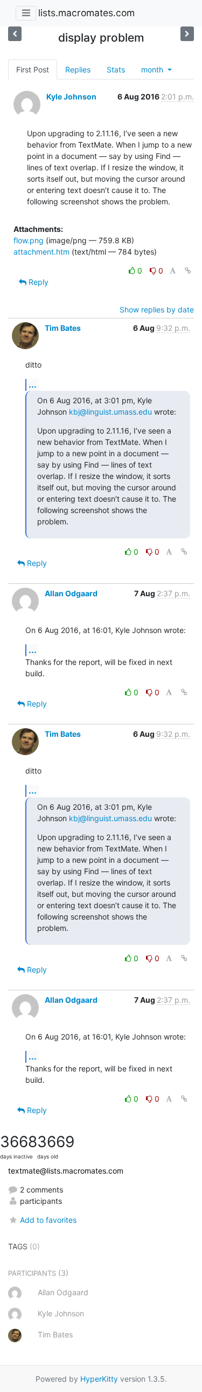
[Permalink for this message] (188, 270)
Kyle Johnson (71, 96)
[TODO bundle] (15, 33)
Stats (116, 69)
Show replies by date (157, 309)
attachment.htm (41, 251)
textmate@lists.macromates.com (65, 1170)
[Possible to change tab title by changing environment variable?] (187, 33)
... (33, 384)
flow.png (28, 240)
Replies (77, 69)
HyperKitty (99, 1378)
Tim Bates (63, 327)
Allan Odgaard (71, 593)
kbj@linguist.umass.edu (110, 411)
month (153, 69)
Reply (37, 282)
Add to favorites (48, 1219)
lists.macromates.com (86, 12)
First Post (32, 69)
